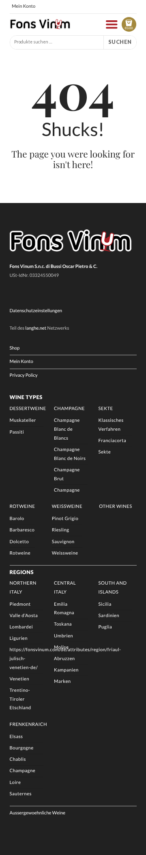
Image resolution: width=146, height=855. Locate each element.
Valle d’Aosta (24, 615)
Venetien (20, 679)
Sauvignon (63, 541)
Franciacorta (113, 440)
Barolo (17, 518)
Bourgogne (22, 748)
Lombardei (21, 627)
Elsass (16, 736)
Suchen (120, 42)
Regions (22, 572)
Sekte (106, 408)
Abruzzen (64, 658)
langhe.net (35, 328)
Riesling (60, 530)
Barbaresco (22, 530)
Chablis (18, 759)
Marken (62, 681)
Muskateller (23, 420)
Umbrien (63, 636)
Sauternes (21, 794)
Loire (15, 782)
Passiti (17, 432)
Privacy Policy (24, 375)
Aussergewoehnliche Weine (38, 813)
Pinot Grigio (65, 518)
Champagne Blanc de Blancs (67, 429)
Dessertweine (28, 408)
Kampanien (66, 670)
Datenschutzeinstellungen (36, 310)
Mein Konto (23, 6)
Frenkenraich (28, 724)
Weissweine (67, 506)
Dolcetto (19, 541)
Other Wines (115, 506)
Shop (15, 348)
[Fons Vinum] (40, 27)
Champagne (69, 408)
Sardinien (109, 615)
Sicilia (105, 604)
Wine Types (26, 397)
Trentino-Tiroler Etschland (20, 699)
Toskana (63, 624)
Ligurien (19, 638)
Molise (61, 647)
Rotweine (22, 506)
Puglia (105, 627)
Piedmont (20, 604)
